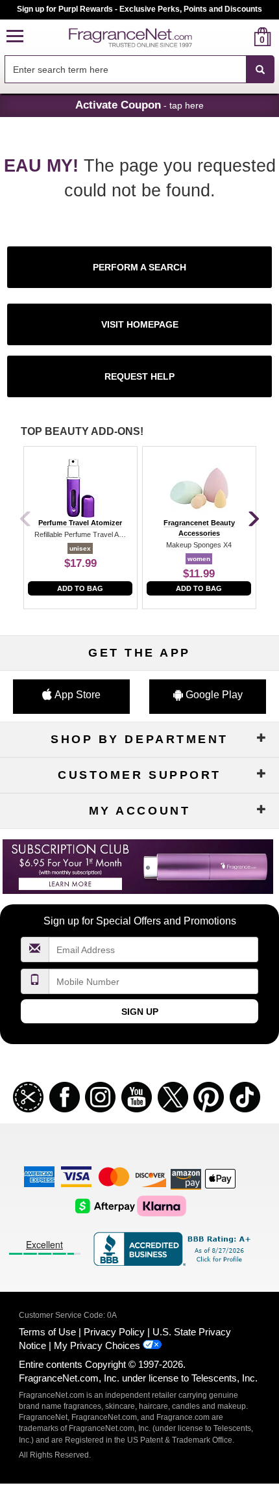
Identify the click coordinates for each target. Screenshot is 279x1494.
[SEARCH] (260, 69)
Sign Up (139, 1011)
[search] (241, 36)
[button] (15, 37)
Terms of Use (47, 1331)
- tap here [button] (139, 104)
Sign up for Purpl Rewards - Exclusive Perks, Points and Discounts (139, 9)
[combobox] (139, 69)
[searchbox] (125, 69)
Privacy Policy (114, 1331)
